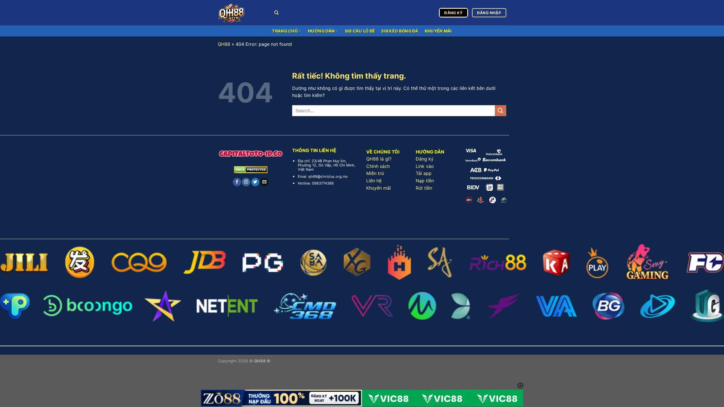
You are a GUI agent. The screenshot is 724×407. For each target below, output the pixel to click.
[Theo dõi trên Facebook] (237, 182)
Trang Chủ (285, 31)
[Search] (276, 12)
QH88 (224, 44)
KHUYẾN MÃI (438, 31)
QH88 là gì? (378, 159)
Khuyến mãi (378, 188)
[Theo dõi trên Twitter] (255, 182)
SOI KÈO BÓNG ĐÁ (399, 31)
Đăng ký (425, 159)
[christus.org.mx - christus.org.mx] (242, 12)
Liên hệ (374, 180)
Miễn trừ (375, 173)
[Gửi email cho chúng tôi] (264, 182)
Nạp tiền (425, 180)
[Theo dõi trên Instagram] (246, 182)
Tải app (424, 173)
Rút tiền (424, 188)
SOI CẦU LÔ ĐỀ (360, 31)
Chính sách (378, 166)
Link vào (425, 166)
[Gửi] (500, 110)
